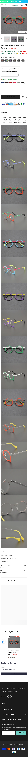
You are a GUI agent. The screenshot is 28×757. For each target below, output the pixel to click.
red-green (8, 657)
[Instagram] (7, 696)
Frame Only (5, 68)
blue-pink (10, 657)
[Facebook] (3, 696)
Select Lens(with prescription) (10, 75)
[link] (14, 621)
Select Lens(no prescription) (9, 71)
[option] (14, 20)
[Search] (6, 5)
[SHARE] (26, 97)
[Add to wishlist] (23, 97)
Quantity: (3, 89)
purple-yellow (12, 657)
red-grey (14, 657)
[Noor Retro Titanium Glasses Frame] (14, 642)
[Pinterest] (11, 696)
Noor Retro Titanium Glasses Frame (13, 651)
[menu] (2, 5)
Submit (21, 733)
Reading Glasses (14, 68)
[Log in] (22, 5)
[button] (22, 32)
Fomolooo (10, 744)
